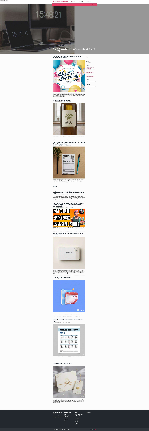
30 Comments (71, 207)
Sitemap (67, 4)
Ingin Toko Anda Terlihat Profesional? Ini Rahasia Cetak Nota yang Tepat (69, 143)
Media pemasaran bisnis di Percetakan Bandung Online (68, 192)
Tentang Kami (58, 4)
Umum (61, 101)
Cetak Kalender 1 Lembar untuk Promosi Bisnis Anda (68, 320)
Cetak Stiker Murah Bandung (62, 100)
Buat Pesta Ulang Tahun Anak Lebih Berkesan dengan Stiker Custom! (67, 57)
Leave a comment (69, 101)
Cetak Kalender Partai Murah (89, 72)
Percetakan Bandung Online (61, 1)
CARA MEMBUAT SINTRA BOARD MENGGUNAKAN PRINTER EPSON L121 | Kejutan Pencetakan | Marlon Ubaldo (69, 204)
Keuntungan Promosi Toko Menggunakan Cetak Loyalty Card (68, 234)
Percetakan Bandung (61, 207)
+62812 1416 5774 (74, 1)
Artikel (63, 4)
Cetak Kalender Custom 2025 (62, 277)
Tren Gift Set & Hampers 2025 (62, 364)
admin (64, 101)
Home (54, 4)
